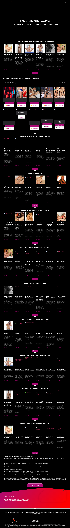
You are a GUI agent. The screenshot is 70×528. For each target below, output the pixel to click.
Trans (46, 99)
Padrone (8, 99)
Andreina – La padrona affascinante (28, 150)
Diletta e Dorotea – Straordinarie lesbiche (40, 224)
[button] (65, 2)
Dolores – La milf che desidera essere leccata (19, 188)
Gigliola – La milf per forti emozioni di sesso (8, 188)
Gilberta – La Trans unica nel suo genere (39, 262)
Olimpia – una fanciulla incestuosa (39, 56)
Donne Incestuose (8, 123)
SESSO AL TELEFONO (34, 123)
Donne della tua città (21, 113)
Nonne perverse (59, 122)
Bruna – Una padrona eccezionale (39, 150)
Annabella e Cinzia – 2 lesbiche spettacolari (50, 224)
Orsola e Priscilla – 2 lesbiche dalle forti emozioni (29, 224)
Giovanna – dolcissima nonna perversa (61, 438)
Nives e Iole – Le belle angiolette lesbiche (60, 224)
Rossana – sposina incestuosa (27, 334)
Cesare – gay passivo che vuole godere (19, 403)
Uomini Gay (46, 121)
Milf (21, 99)
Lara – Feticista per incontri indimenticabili (39, 298)
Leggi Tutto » (6, 69)
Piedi (59, 99)
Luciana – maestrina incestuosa (38, 334)
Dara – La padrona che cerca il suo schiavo (19, 150)
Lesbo (34, 99)
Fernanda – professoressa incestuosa (49, 334)
